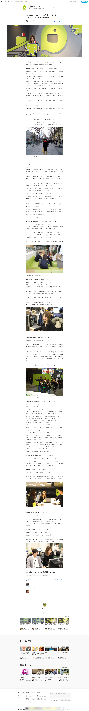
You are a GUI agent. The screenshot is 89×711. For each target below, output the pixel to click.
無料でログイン (84, 1)
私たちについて (55, 7)
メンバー (60, 7)
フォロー (30, 8)
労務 (30, 575)
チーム (34, 575)
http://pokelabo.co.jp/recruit (37, 8)
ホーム (51, 7)
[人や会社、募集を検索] (78, 2)
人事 (27, 575)
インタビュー (39, 575)
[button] (21, 692)
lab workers (44, 608)
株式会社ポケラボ (34, 6)
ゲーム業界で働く (45, 575)
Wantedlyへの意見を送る (65, 700)
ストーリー (64, 7)
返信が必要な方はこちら (54, 700)
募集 (67, 7)
